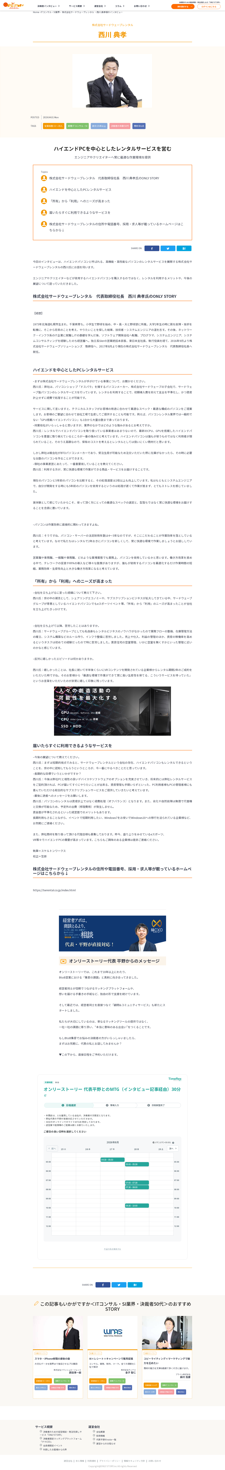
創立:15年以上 (99, 125)
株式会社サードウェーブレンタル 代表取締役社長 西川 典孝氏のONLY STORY (104, 178)
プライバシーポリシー (110, 1460)
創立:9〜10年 (150, 1392)
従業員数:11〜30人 (54, 125)
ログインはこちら (209, 6)
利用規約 (91, 1460)
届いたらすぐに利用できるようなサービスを (80, 212)
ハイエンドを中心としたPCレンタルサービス (80, 189)
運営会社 (68, 1460)
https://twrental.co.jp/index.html (54, 890)
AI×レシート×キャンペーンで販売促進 (111, 1358)
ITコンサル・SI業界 (50, 12)
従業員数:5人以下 (151, 1385)
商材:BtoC (72, 1387)
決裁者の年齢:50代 (120, 125)
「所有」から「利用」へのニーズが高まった (79, 201)
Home (36, 12)
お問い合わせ (140, 6)
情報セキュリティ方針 (134, 1460)
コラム (118, 6)
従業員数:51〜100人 (43, 1381)
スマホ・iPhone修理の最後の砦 (52, 1358)
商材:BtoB (139, 125)
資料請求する (182, 6)
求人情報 (80, 1460)
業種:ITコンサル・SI (77, 125)
